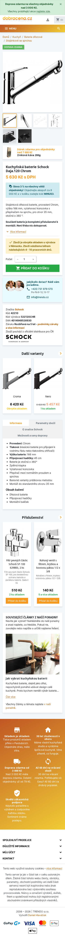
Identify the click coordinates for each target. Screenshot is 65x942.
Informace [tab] (16, 423)
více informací (54, 868)
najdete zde (43, 11)
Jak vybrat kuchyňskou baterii (26, 678)
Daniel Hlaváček (37, 915)
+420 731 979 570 (42, 288)
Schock (19, 309)
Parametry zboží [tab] (45, 423)
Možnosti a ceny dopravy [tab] (32, 435)
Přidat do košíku (32, 268)
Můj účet (9, 852)
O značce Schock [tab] (32, 429)
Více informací (18, 231)
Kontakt (8, 858)
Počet (9, 259)
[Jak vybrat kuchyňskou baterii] (32, 654)
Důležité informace (16, 846)
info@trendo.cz (40, 297)
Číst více (10, 696)
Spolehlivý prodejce (17, 840)
